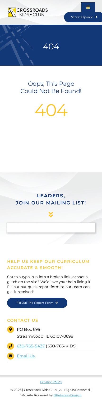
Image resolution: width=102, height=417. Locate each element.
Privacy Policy (51, 382)
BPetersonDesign (68, 395)
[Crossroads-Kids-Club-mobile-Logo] (28, 8)
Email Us (26, 356)
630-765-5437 (31, 346)
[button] (37, 303)
